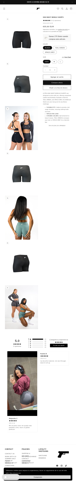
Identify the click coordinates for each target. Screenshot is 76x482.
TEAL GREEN (60, 48)
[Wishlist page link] (58, 9)
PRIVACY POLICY (11, 463)
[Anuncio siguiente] (72, 2)
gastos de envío (63, 29)
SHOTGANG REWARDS (43, 457)
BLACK (47, 48)
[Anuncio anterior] (4, 2)
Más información (15, 473)
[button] (4, 9)
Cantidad (45, 66)
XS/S (46, 61)
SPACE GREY (50, 52)
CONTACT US (9, 453)
